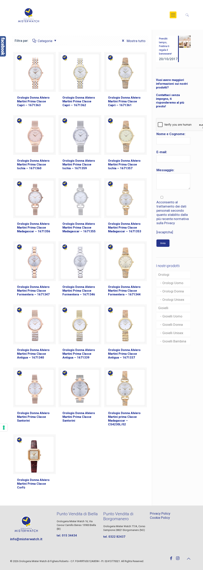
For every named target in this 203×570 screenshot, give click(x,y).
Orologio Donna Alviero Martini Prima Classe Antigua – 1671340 (33, 353)
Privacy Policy (160, 513)
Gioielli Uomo (172, 316)
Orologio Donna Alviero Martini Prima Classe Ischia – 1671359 (78, 164)
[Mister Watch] (28, 15)
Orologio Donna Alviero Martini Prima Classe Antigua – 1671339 (78, 353)
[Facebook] (171, 558)
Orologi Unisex (173, 300)
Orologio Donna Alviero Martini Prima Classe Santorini (33, 416)
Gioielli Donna (172, 325)
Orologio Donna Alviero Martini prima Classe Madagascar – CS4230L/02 (124, 418)
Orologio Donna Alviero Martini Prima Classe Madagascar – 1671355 (79, 227)
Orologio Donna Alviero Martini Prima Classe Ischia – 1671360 (33, 164)
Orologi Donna (173, 291)
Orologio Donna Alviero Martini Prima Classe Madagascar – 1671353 (124, 227)
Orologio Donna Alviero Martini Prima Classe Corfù (33, 483)
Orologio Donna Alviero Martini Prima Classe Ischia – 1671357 (124, 164)
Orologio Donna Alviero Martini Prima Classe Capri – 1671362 (78, 101)
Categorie (45, 41)
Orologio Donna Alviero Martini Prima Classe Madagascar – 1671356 (33, 227)
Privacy (169, 223)
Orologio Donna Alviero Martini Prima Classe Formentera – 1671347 (33, 290)
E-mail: (161, 152)
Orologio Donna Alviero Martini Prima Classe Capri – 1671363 (33, 101)
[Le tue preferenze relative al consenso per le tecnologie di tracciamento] (4, 427)
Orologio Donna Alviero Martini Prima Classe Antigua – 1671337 (124, 353)
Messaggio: (165, 170)
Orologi (163, 275)
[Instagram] (178, 558)
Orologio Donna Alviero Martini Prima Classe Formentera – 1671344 (124, 290)
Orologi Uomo (172, 283)
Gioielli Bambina (174, 341)
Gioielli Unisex (172, 333)
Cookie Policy (160, 518)
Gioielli (163, 308)
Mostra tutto (136, 41)
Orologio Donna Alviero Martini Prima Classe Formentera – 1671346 (78, 290)
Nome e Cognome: (170, 134)
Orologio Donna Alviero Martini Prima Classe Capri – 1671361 (124, 101)
